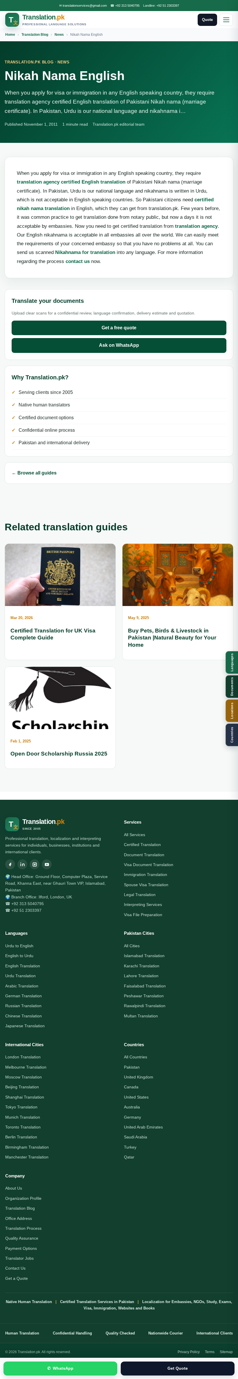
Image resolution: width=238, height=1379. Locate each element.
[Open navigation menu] (226, 20)
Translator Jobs (19, 1258)
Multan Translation (141, 1016)
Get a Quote (16, 1278)
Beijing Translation (22, 1087)
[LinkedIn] (22, 864)
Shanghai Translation (24, 1097)
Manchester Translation (26, 1157)
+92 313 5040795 (127, 5)
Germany (132, 1117)
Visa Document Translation (148, 864)
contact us (78, 261)
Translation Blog (34, 35)
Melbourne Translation (25, 1067)
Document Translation (144, 854)
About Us (13, 1188)
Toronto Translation (23, 1127)
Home (10, 35)
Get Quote (177, 1368)
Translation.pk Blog (29, 62)
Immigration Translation (145, 874)
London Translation (23, 1057)
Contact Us (15, 1268)
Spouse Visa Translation (146, 884)
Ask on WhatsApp (119, 345)
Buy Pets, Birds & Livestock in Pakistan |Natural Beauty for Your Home (172, 638)
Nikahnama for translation (85, 252)
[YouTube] (47, 864)
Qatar (129, 1157)
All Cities (132, 945)
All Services (134, 834)
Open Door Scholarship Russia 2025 (58, 754)
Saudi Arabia (135, 1137)
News (59, 35)
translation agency (38, 182)
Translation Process (23, 1228)
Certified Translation (142, 844)
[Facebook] (10, 864)
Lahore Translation (141, 975)
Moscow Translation (23, 1077)
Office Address (18, 1218)
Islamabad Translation (144, 955)
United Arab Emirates (143, 1127)
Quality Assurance (21, 1238)
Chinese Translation (23, 1016)
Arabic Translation (21, 986)
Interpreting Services (143, 904)
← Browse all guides (34, 472)
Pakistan (132, 1067)
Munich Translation (22, 1117)
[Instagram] (34, 864)
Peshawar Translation (144, 996)
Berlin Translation (21, 1137)
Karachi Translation (141, 966)
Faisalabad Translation (145, 986)
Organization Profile (23, 1198)
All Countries (135, 1057)
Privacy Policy (189, 1352)
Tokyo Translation (21, 1107)
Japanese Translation (25, 1025)
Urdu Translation (20, 975)
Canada (131, 1087)
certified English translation (93, 182)
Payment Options (21, 1248)
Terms (209, 1352)
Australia (132, 1107)
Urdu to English (19, 945)
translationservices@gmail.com (85, 5)
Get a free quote (119, 327)
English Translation (22, 966)
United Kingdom (138, 1077)
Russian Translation (23, 1005)
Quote (207, 19)
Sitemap (226, 1352)
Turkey (130, 1147)
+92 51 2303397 (167, 5)
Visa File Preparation (143, 914)
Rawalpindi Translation (144, 1005)
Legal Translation (140, 894)
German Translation (23, 996)
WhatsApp (60, 1368)
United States (136, 1097)
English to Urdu (19, 955)
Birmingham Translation (27, 1147)
